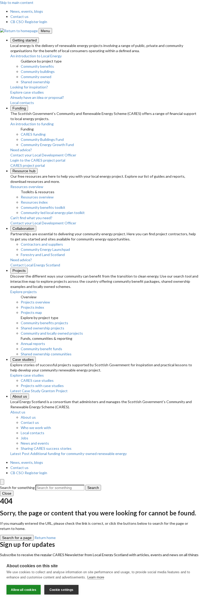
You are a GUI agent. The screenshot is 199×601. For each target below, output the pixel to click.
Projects (19, 270)
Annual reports (33, 343)
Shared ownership (35, 82)
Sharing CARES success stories (46, 448)
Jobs (24, 438)
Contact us (19, 16)
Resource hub (23, 171)
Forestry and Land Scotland (43, 254)
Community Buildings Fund (42, 139)
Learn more (95, 577)
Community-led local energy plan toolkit (53, 212)
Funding (19, 108)
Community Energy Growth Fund (47, 144)
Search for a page (17, 538)
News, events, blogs (26, 11)
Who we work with (36, 427)
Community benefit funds (41, 349)
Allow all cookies (23, 590)
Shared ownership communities (46, 354)
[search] (2, 482)
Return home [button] (45, 537)
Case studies (23, 359)
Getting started (24, 40)
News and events (35, 443)
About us (19, 396)
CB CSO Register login (28, 21)
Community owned (36, 76)
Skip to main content (16, 2)
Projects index (32, 307)
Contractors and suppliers (42, 244)
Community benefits (37, 66)
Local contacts (32, 433)
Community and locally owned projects (52, 333)
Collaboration (23, 228)
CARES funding (33, 134)
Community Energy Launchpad (45, 249)
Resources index (34, 202)
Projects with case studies (42, 385)
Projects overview (35, 302)
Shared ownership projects (42, 328)
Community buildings (38, 71)
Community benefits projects (44, 323)
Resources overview (37, 197)
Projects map (31, 312)
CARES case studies (37, 380)
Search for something (17, 487)
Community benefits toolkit (43, 207)
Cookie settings (61, 590)
